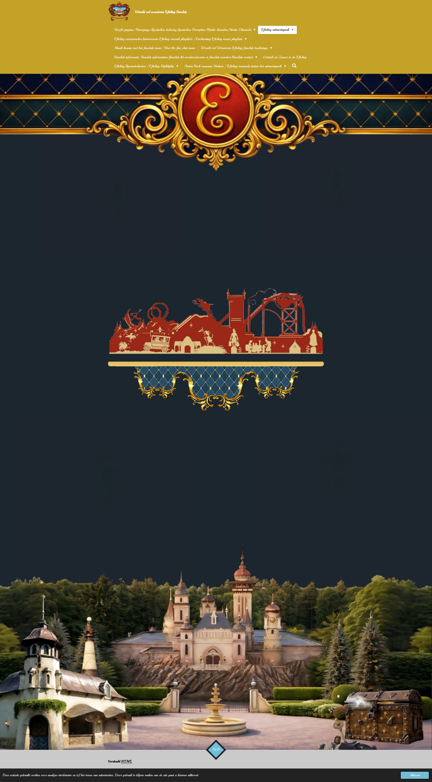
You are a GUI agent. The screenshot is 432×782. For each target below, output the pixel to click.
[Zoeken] (294, 65)
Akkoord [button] (415, 775)
